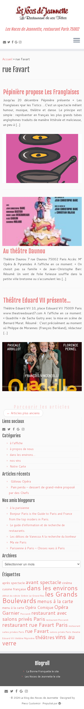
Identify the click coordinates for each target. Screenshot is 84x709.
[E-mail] (5, 42)
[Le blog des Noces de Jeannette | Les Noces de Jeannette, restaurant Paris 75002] (42, 13)
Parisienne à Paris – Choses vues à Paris (37, 548)
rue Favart (37, 630)
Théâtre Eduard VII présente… (37, 300)
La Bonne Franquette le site (42, 671)
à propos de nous (22, 449)
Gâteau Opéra (21, 481)
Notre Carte (18, 466)
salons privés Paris (60, 632)
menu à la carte (13, 607)
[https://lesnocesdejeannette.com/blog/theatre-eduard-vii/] (42, 366)
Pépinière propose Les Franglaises (41, 92)
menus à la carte (55, 601)
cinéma (67, 582)
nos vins (15, 461)
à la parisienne (19, 508)
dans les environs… (22, 455)
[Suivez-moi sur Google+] (17, 42)
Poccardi (25, 613)
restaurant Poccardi (57, 619)
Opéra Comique (39, 607)
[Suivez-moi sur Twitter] (9, 42)
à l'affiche (16, 443)
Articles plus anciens (23, 413)
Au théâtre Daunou (24, 251)
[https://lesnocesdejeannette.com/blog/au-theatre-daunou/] (42, 221)
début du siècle (11, 595)
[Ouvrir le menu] (76, 40)
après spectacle (13, 582)
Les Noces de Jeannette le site (42, 676)
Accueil (7, 59)
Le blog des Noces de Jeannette (39, 698)
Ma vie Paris (18, 542)
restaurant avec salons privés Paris (34, 615)
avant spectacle (43, 582)
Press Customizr (31, 703)
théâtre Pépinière (24, 638)
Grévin (24, 595)
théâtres (44, 637)
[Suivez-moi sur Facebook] (13, 42)
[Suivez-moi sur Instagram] (21, 42)
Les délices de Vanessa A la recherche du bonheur (43, 536)
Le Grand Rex (36, 595)
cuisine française (14, 589)
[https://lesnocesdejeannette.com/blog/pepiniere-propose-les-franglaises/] (42, 158)
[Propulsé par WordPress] (59, 702)
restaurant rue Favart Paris (35, 625)
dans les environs (52, 587)
